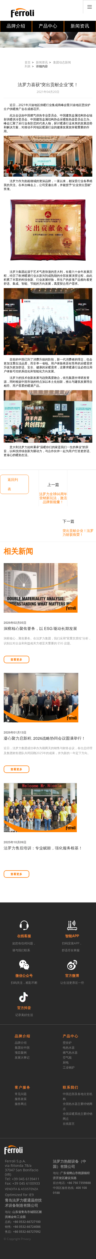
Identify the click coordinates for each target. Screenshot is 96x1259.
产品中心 (48, 25)
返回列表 (13, 484)
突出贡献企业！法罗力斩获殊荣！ (78, 532)
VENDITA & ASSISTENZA (21, 1189)
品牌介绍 (16, 25)
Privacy (26, 1239)
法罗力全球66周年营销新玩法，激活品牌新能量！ (53, 498)
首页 (28, 62)
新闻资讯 (80, 25)
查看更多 (16, 659)
